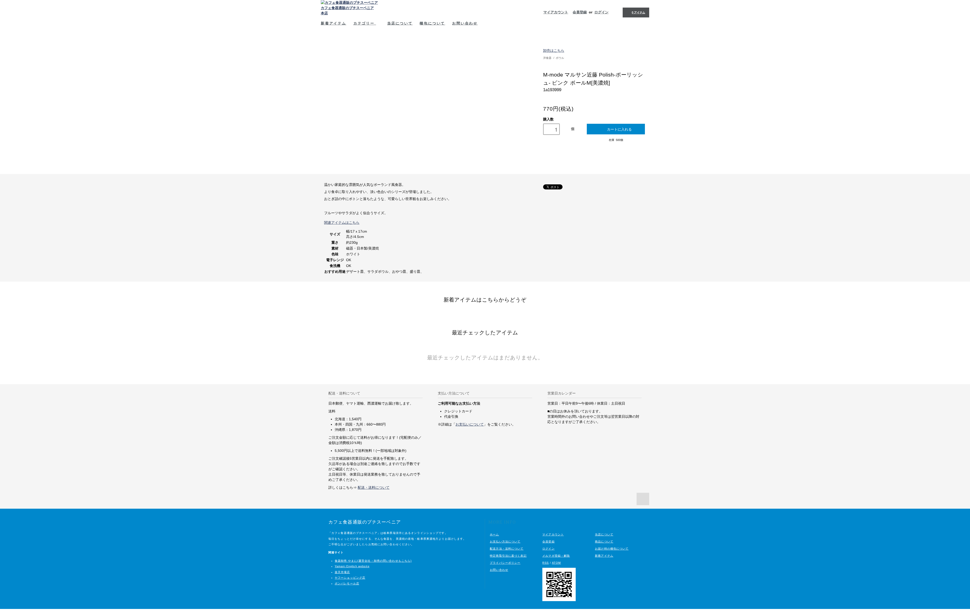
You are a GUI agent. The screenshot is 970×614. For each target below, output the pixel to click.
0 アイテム (638, 12)
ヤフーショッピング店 (350, 577)
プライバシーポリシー (505, 562)
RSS (545, 562)
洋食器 (547, 57)
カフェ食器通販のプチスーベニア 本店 (347, 10)
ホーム (494, 534)
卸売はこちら (553, 50)
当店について (400, 23)
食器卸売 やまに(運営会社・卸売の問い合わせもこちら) (373, 560)
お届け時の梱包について (611, 548)
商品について (604, 541)
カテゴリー (364, 23)
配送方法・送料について (506, 548)
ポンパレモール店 (347, 583)
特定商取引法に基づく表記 (508, 555)
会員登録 (580, 12)
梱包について (432, 23)
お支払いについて (469, 424)
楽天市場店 (342, 572)
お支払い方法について (505, 541)
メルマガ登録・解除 (556, 555)
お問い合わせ (465, 23)
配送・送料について (374, 487)
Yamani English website (352, 566)
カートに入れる (619, 129)
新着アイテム (333, 23)
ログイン (601, 12)
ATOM (556, 562)
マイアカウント (555, 12)
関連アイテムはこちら (341, 222)
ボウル (560, 57)
